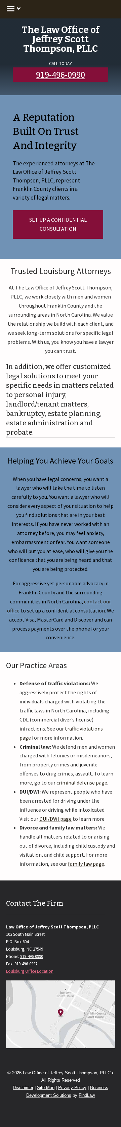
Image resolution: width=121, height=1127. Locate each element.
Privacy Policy (72, 1087)
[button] (12, 8)
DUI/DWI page (55, 818)
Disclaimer (23, 1087)
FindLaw (87, 1095)
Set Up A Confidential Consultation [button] (58, 224)
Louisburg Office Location (29, 971)
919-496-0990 (60, 74)
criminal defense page (81, 782)
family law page (86, 863)
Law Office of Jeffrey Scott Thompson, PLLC (67, 1072)
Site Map (45, 1087)
